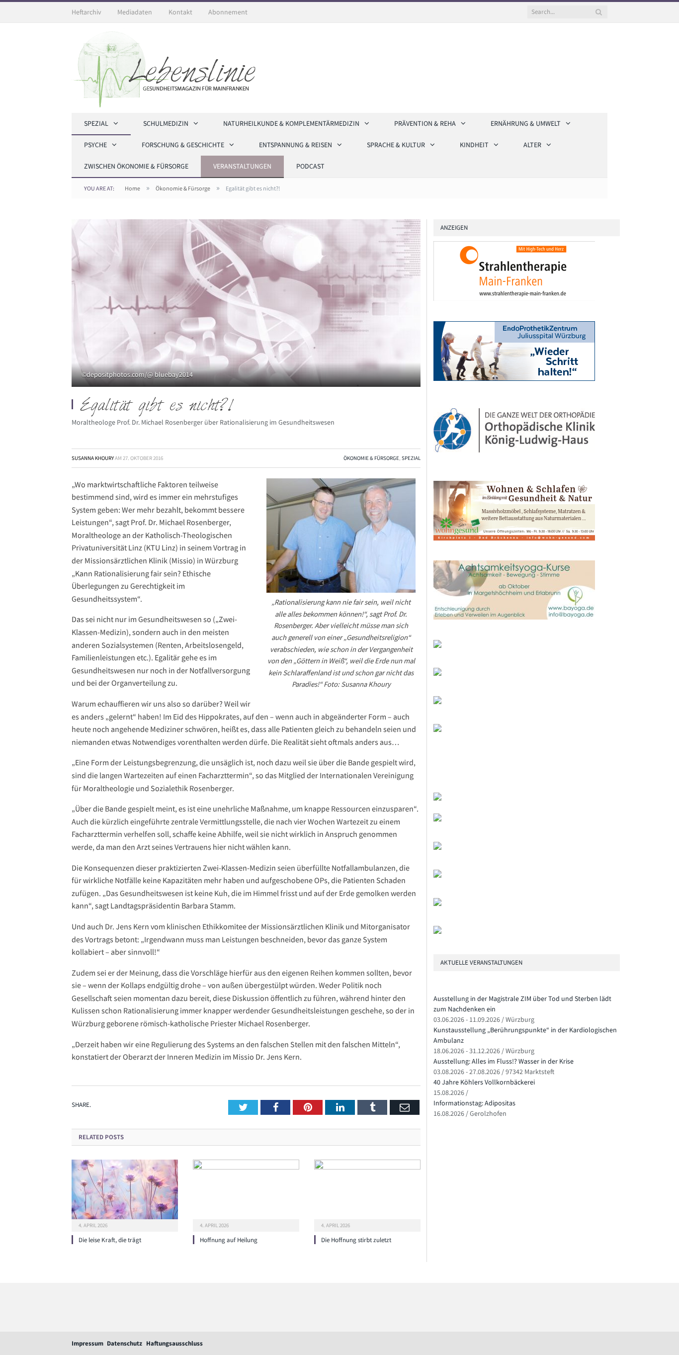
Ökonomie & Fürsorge (371, 457)
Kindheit (474, 144)
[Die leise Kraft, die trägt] (125, 1194)
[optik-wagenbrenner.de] (437, 645)
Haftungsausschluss (174, 1343)
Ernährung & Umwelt (526, 123)
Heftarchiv (86, 11)
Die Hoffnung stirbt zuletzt (356, 1240)
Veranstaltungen (242, 166)
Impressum (87, 1343)
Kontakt (180, 11)
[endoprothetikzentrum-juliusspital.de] (514, 378)
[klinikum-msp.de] (437, 847)
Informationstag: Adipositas (474, 1102)
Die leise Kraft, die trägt (110, 1240)
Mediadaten (134, 11)
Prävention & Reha (425, 123)
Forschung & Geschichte (183, 144)
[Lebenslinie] (168, 66)
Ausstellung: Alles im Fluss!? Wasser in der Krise (503, 1061)
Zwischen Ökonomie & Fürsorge (136, 166)
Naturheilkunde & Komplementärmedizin (291, 123)
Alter (532, 144)
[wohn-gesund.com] (514, 538)
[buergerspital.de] (437, 673)
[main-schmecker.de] (437, 702)
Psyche (95, 144)
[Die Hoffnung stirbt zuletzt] (367, 1194)
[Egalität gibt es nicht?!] (246, 304)
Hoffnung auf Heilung (228, 1240)
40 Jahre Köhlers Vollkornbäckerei (484, 1082)
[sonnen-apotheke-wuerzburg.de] (437, 931)
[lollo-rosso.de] (437, 819)
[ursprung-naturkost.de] (437, 875)
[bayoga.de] (514, 617)
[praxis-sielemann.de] (437, 729)
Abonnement (228, 11)
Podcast (310, 166)
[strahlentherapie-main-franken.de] (514, 298)
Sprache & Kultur (396, 144)
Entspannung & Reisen (295, 144)
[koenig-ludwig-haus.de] (514, 458)
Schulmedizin (165, 123)
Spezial (96, 123)
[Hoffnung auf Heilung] (246, 1194)
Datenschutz (124, 1343)
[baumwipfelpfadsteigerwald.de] (437, 904)
